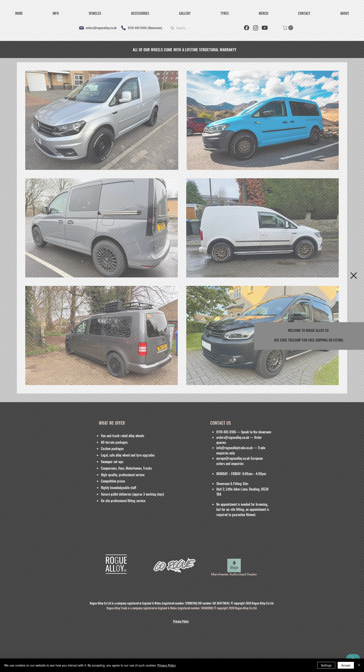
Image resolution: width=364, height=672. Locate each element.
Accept (345, 665)
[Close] (358, 665)
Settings (326, 665)
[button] (354, 275)
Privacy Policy (166, 665)
